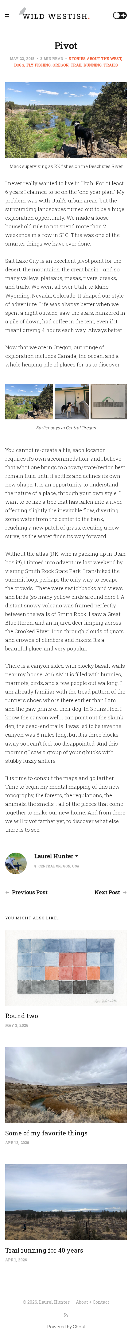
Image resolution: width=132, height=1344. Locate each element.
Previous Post (29, 892)
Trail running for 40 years (44, 1250)
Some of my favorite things (46, 1133)
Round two (21, 1016)
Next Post (108, 892)
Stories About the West (95, 58)
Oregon (60, 64)
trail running (86, 64)
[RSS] (66, 1315)
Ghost (79, 1327)
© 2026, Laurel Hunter (46, 1302)
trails (110, 64)
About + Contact (92, 1302)
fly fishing (38, 64)
